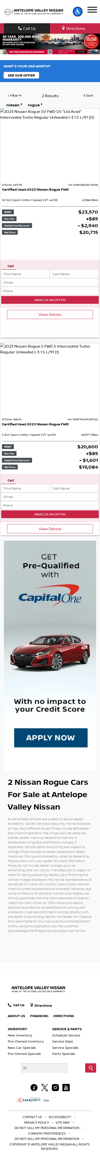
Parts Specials (63, 1053)
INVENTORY (17, 1029)
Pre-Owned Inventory (26, 1041)
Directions (63, 1016)
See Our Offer (21, 75)
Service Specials (65, 1047)
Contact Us (33, 1117)
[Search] (90, 1068)
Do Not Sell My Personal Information (47, 1128)
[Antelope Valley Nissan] (33, 11)
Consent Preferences (47, 1133)
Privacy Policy (37, 1122)
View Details (50, 314)
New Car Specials (22, 1047)
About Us (16, 1016)
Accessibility (60, 1117)
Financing (39, 1016)
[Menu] (92, 9)
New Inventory (20, 1035)
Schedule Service (66, 1035)
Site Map (63, 1122)
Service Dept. (63, 1041)
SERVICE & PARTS (67, 1029)
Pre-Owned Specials (24, 1053)
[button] (78, 11)
